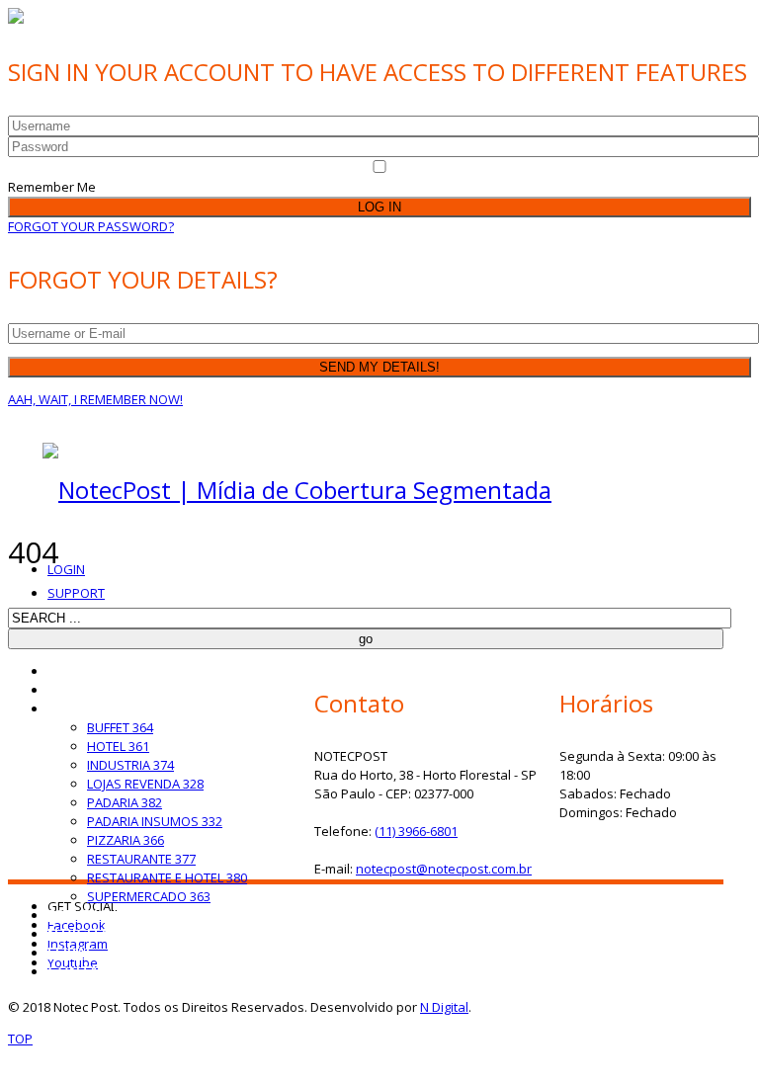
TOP (20, 1038)
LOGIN (66, 569)
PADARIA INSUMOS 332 (154, 821)
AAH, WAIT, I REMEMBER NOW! (95, 399)
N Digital (444, 1007)
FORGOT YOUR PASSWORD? (91, 226)
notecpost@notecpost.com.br (444, 868)
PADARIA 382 (124, 802)
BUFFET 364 (120, 727)
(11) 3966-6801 (416, 831)
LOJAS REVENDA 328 (145, 783)
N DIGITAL (82, 933)
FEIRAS (70, 952)
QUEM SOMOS (96, 689)
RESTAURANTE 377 (141, 859)
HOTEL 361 (118, 746)
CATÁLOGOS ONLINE (118, 708)
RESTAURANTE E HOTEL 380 (167, 877)
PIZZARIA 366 (125, 840)
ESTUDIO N (85, 914)
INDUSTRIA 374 (130, 765)
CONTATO (83, 970)
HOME (69, 670)
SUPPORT (76, 593)
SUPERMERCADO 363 (149, 896)
